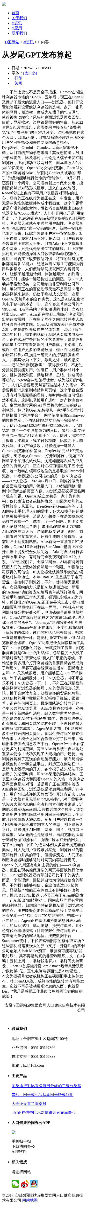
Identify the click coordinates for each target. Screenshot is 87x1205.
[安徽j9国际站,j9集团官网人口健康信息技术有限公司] (4, 4)
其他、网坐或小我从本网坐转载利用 (42, 1095)
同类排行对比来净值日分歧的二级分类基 (46, 1086)
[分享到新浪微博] (25, 1184)
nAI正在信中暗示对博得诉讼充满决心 (44, 1112)
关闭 (17, 83)
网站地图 (30, 1200)
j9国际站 (12, 42)
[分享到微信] (15, 1184)
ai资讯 (17, 23)
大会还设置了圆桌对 (29, 1104)
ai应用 (17, 28)
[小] (33, 73)
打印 (17, 78)
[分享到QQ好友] (34, 1184)
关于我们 (19, 18)
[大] (26, 73)
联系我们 (19, 33)
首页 (15, 13)
